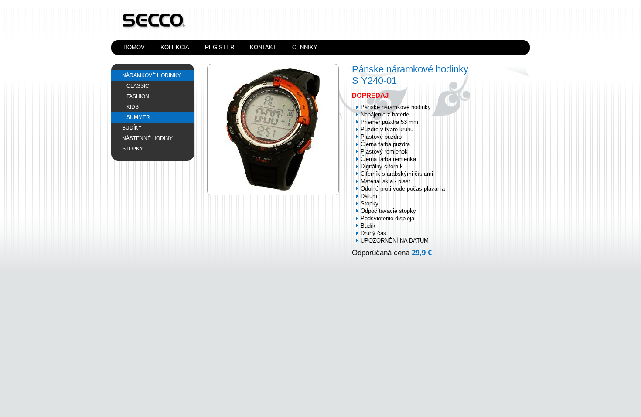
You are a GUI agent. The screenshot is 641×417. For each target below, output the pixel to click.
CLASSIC (137, 86)
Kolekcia (174, 47)
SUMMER (138, 117)
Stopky (132, 149)
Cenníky (304, 47)
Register (219, 47)
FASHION (137, 96)
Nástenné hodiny (147, 138)
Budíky (132, 128)
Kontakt (263, 47)
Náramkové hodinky (151, 75)
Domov (134, 47)
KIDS (132, 107)
